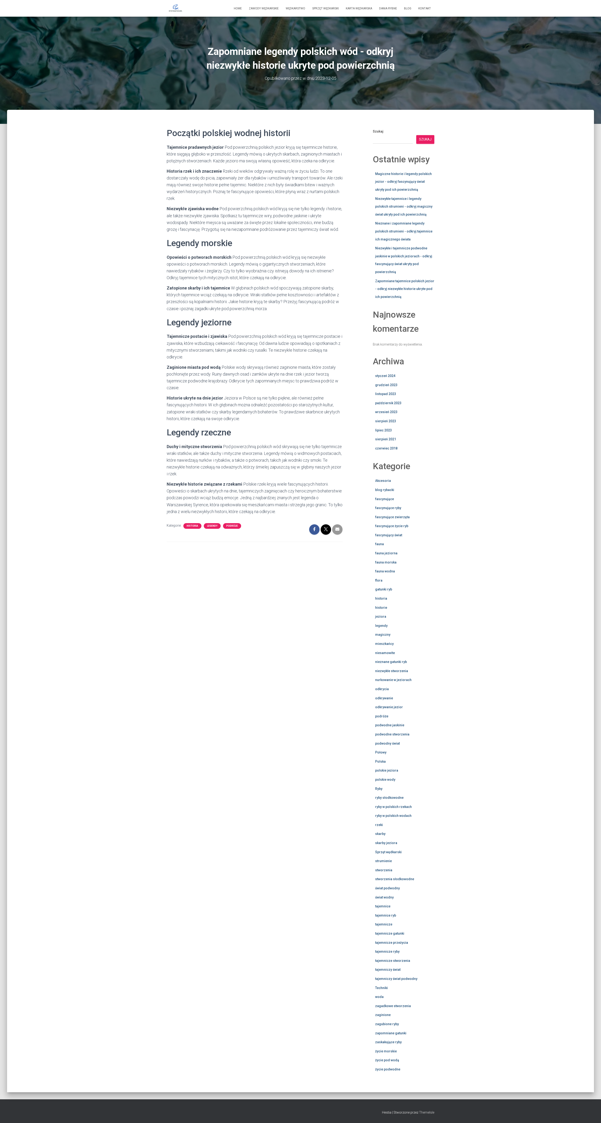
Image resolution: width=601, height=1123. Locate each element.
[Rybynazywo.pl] (175, 8)
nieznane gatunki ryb (391, 662)
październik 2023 (388, 403)
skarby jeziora (386, 843)
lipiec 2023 (383, 430)
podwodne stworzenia (392, 734)
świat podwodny (387, 888)
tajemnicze (383, 924)
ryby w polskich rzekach (393, 807)
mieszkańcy (384, 644)
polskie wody (385, 779)
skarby (380, 834)
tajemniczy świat (388, 969)
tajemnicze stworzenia (392, 961)
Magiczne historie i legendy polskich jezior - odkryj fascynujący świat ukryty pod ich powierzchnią (403, 181)
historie (381, 607)
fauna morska (386, 562)
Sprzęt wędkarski (325, 8)
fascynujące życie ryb (391, 526)
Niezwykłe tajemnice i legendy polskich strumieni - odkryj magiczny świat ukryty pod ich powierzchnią (403, 206)
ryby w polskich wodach (393, 816)
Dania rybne (388, 8)
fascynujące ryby (388, 508)
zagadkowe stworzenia (393, 1006)
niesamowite (385, 653)
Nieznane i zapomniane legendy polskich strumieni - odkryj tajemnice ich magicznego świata (403, 231)
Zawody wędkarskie (264, 8)
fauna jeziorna (386, 553)
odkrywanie (384, 698)
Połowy (380, 752)
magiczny (382, 634)
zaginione (383, 1015)
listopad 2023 (385, 394)
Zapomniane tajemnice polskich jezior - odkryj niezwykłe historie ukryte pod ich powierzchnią (404, 289)
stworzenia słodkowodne (394, 879)
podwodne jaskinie (389, 725)
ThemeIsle (426, 1112)
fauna (379, 544)
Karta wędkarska (359, 8)
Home (238, 8)
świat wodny (384, 897)
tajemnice (382, 906)
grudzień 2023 (386, 385)
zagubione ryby (387, 1024)
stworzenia (383, 870)
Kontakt (424, 8)
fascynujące (384, 499)
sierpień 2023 (385, 421)
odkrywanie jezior (389, 707)
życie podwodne (387, 1069)
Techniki (381, 988)
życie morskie (386, 1051)
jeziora (380, 616)
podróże (232, 526)
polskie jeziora (386, 770)
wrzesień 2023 (386, 412)
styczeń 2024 (385, 376)
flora (378, 580)
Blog (407, 8)
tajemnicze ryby (387, 951)
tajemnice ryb (385, 915)
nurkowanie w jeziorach (393, 680)
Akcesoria (383, 481)
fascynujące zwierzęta (392, 517)
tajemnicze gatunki (389, 933)
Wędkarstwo (295, 8)
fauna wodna (385, 571)
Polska (380, 761)
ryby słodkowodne (389, 797)
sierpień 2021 (385, 439)
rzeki (379, 825)
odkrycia (382, 689)
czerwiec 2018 (386, 448)
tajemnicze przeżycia (391, 942)
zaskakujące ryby (388, 1042)
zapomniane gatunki (390, 1033)
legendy (212, 526)
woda (379, 997)
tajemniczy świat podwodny (396, 979)
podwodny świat (387, 743)
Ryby (378, 789)
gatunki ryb (383, 589)
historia (192, 526)
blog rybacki (384, 490)
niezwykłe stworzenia (391, 671)
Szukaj (378, 131)
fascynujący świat (388, 535)
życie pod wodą (387, 1060)
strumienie (383, 861)
